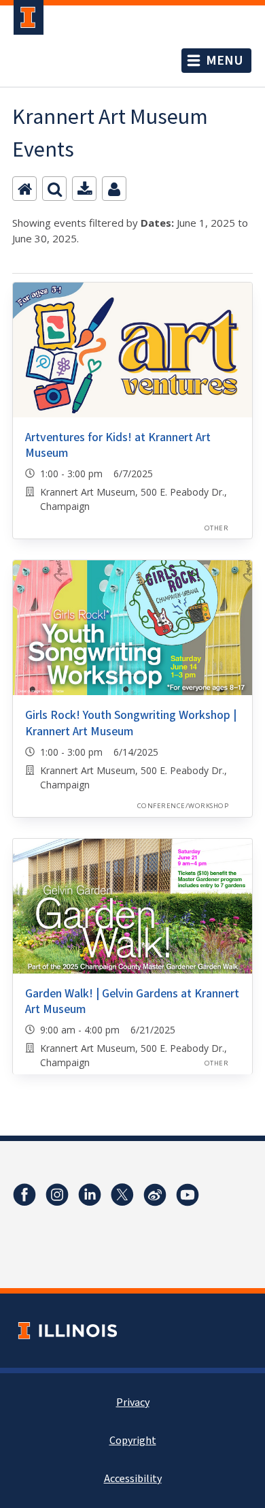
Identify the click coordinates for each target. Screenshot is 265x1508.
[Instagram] (57, 1195)
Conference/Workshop (182, 805)
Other (216, 528)
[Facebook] (24, 1195)
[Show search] (54, 188)
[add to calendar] (84, 188)
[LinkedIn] (90, 1195)
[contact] (114, 188)
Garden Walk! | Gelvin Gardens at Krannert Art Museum (132, 1001)
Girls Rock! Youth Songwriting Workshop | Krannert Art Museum (130, 723)
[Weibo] (155, 1195)
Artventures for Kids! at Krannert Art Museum (118, 445)
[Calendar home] (24, 188)
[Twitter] (122, 1195)
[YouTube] (187, 1195)
